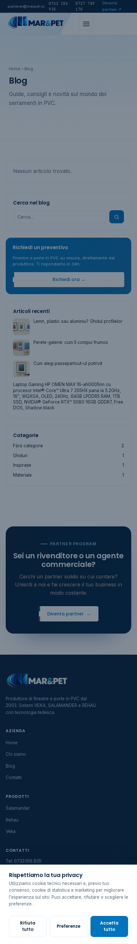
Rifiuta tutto (27, 926)
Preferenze (68, 926)
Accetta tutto (109, 926)
